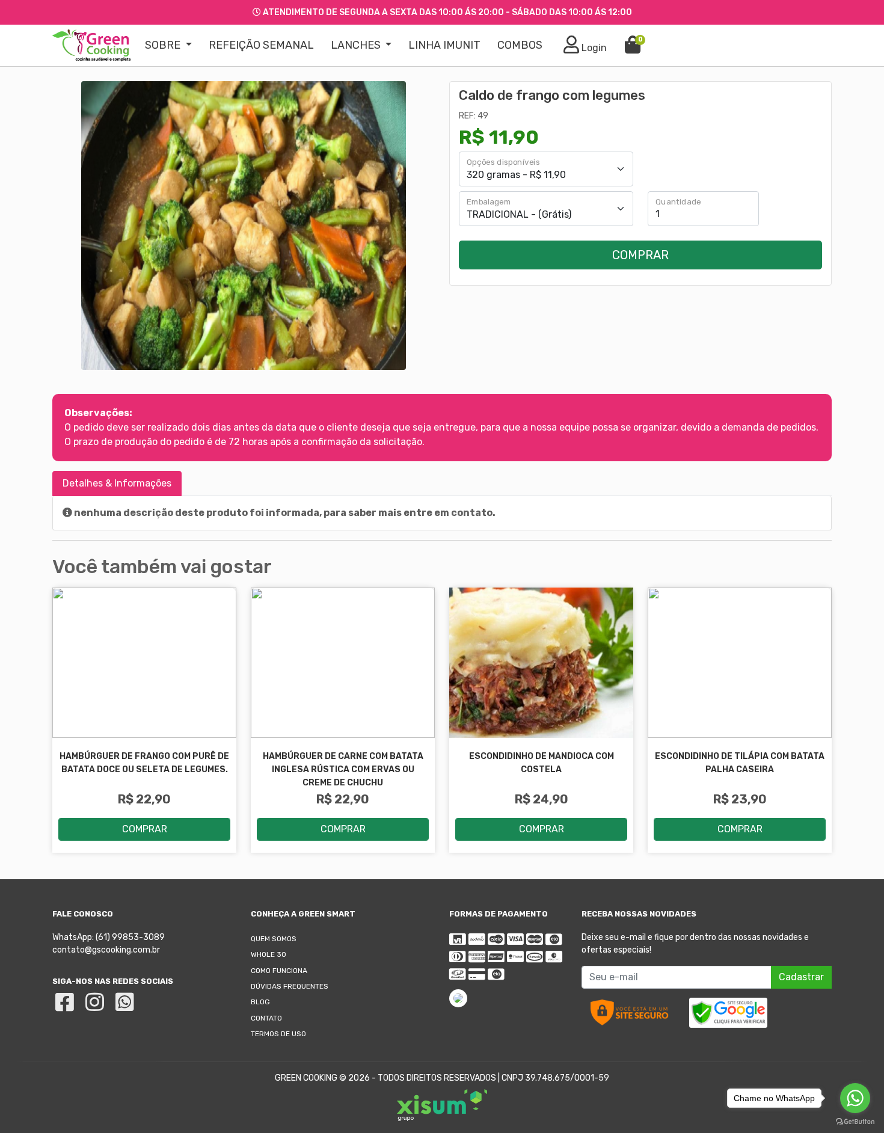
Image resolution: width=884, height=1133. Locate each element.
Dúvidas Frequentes (289, 986)
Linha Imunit (444, 45)
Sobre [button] (164, 45)
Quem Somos (273, 939)
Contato (266, 1018)
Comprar (640, 255)
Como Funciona (279, 970)
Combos (519, 45)
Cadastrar (801, 977)
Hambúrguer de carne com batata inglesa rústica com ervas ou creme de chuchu (343, 769)
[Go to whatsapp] (855, 1098)
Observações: (98, 413)
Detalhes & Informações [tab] (117, 483)
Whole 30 (268, 954)
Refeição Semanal (261, 45)
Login (593, 48)
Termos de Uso (278, 1034)
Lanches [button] (357, 45)
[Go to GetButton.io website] (855, 1121)
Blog (260, 1002)
